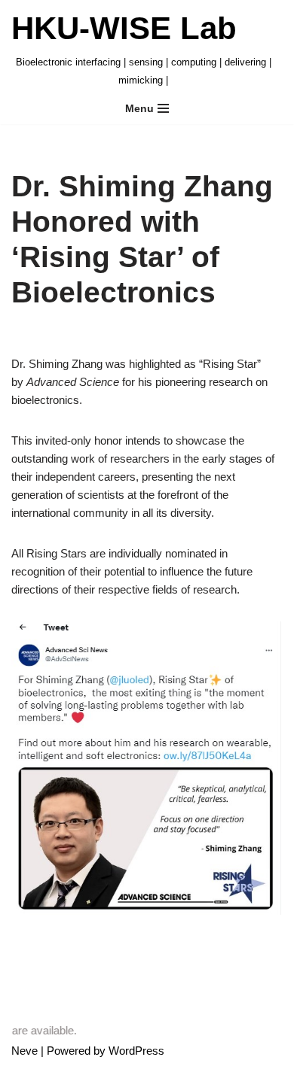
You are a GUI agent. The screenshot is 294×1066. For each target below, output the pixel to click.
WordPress (136, 1050)
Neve (24, 1050)
